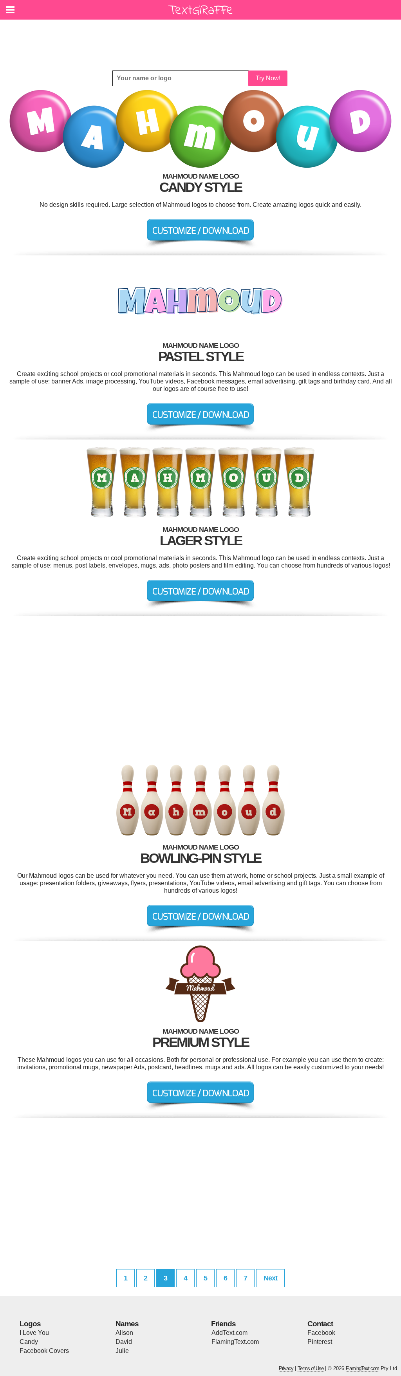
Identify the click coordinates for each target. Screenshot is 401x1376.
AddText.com (229, 1332)
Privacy (286, 1368)
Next (270, 1278)
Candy (29, 1341)
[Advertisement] (202, 39)
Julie (122, 1350)
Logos (30, 1324)
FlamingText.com (235, 1341)
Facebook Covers (44, 1350)
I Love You (34, 1332)
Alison (124, 1332)
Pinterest (319, 1341)
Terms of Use (310, 1368)
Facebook (321, 1332)
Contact (320, 1324)
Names (127, 1324)
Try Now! (268, 78)
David (124, 1341)
